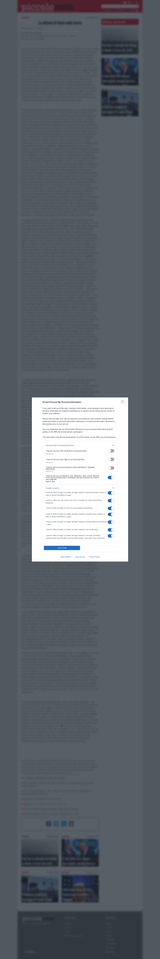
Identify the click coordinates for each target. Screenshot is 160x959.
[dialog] (80, 479)
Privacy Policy (94, 557)
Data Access (80, 557)
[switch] (111, 450)
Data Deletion (65, 557)
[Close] (123, 402)
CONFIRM (62, 548)
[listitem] (80, 445)
